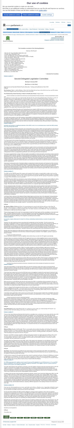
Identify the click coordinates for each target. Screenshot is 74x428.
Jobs (27, 424)
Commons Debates (42, 34)
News (59, 32)
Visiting (46, 29)
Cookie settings (47, 15)
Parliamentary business (12, 29)
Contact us (69, 22)
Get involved (41, 29)
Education (52, 29)
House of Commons (7, 32)
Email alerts (58, 22)
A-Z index (4, 424)
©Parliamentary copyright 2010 (9, 421)
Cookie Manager (53, 424)
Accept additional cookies (12, 15)
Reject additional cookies (31, 15)
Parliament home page (12, 34)
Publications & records (44, 32)
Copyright (38, 424)
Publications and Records (30, 34)
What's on (22, 32)
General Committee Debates (52, 34)
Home (4, 29)
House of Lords (16, 32)
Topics (62, 32)
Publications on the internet (57, 37)
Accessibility (52, 22)
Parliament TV (53, 32)
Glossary (9, 424)
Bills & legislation (29, 32)
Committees (36, 32)
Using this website (32, 424)
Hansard (36, 34)
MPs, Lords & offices (23, 29)
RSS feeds (63, 22)
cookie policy (43, 10)
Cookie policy (48, 424)
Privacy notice (43, 424)
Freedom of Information (21, 424)
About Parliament (33, 29)
